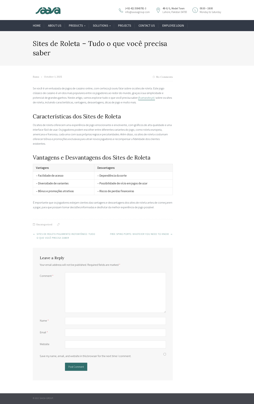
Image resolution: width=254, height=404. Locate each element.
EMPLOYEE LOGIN (173, 25)
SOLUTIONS (100, 25)
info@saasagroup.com (137, 12)
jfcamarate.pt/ (146, 98)
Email (44, 332)
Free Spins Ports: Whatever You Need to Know (139, 234)
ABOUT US (54, 25)
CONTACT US (147, 25)
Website (44, 344)
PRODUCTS (76, 25)
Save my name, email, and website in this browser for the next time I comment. (85, 356)
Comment (46, 276)
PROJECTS (124, 25)
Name (44, 320)
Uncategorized (44, 224)
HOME (37, 25)
